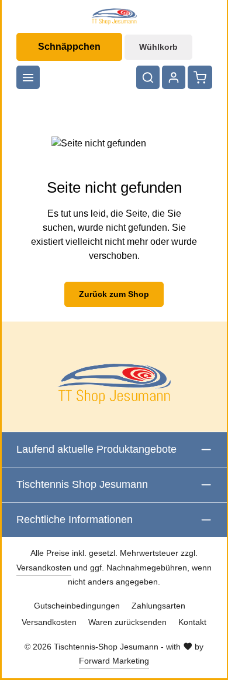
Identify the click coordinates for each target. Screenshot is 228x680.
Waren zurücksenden (127, 622)
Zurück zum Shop (114, 294)
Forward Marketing (114, 660)
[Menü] (28, 77)
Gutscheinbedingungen (77, 605)
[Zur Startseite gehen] (114, 16)
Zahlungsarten (158, 605)
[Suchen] (148, 77)
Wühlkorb (158, 47)
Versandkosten (43, 567)
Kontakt (192, 622)
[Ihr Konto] (173, 77)
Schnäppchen (69, 47)
